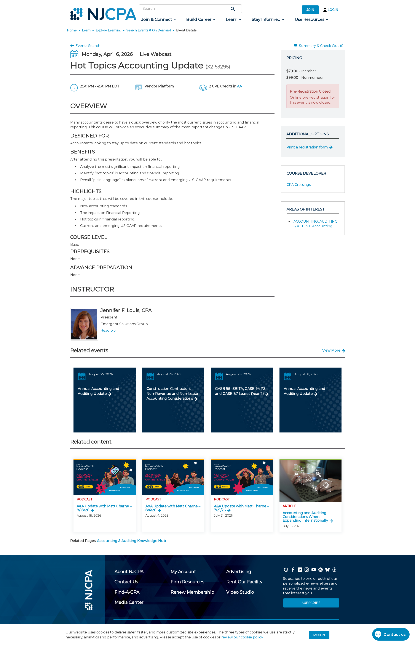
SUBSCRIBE (311, 603)
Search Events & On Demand (148, 30)
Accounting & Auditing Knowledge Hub (131, 541)
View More (331, 350)
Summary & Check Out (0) (321, 46)
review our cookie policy (242, 637)
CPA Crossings (299, 185)
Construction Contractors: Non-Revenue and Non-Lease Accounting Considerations (172, 393)
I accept (319, 634)
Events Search (87, 46)
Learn (86, 30)
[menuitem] (158, 19)
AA (239, 86)
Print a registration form (307, 147)
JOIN (310, 10)
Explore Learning (108, 30)
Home (72, 30)
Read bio (108, 330)
